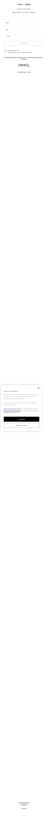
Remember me (13, 50)
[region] (21, 408)
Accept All (21, 419)
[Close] (38, 388)
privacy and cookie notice (11, 410)
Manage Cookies (21, 425)
